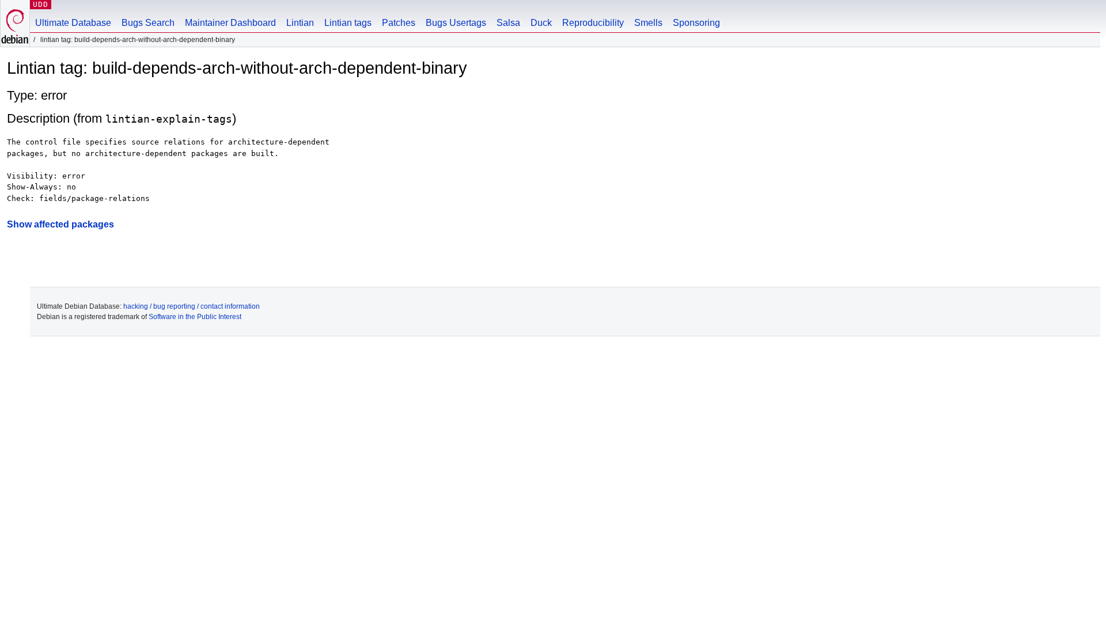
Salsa (508, 23)
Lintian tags (348, 23)
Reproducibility (593, 23)
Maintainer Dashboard (230, 23)
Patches (398, 23)
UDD (40, 4)
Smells (648, 23)
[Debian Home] (15, 23)
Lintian (300, 23)
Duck (541, 23)
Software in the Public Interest (195, 317)
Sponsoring (696, 23)
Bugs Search (148, 23)
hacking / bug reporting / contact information (191, 306)
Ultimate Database (73, 23)
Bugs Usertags (456, 23)
